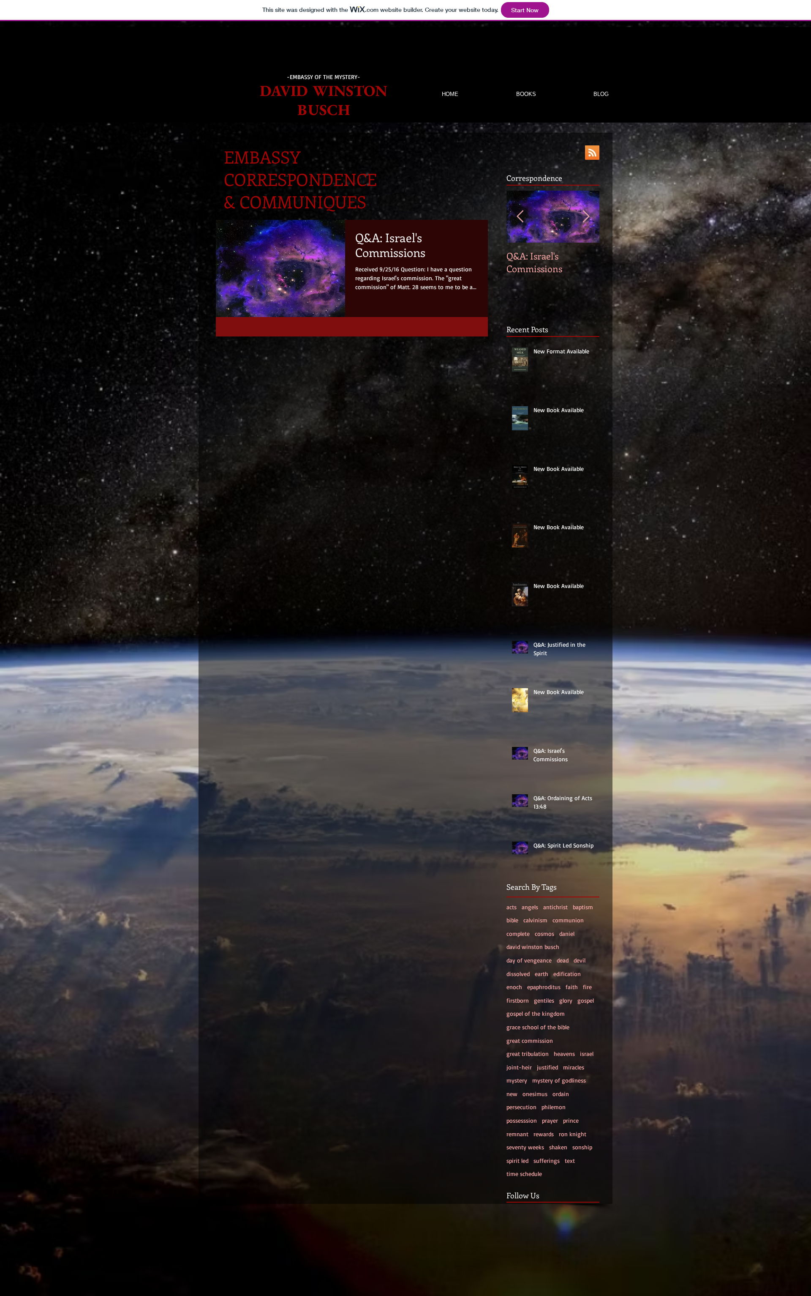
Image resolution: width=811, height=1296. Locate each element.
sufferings (546, 1160)
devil (579, 960)
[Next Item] (586, 217)
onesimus (535, 1093)
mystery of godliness (559, 1080)
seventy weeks (525, 1147)
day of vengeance (529, 960)
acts (511, 906)
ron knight (572, 1133)
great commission (529, 1040)
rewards (543, 1133)
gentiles (544, 1000)
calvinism (535, 920)
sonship (582, 1147)
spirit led (517, 1160)
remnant (517, 1133)
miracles (573, 1067)
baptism (583, 906)
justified (547, 1067)
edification (567, 973)
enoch (514, 986)
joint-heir (519, 1067)
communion (568, 920)
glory (565, 1000)
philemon (554, 1106)
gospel (585, 1000)
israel (586, 1053)
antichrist (555, 906)
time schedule (524, 1173)
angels (530, 906)
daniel (566, 933)
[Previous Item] (520, 217)
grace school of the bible (537, 1027)
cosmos (544, 933)
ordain (560, 1093)
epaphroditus (544, 986)
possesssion (521, 1120)
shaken (558, 1147)
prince (571, 1120)
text (570, 1160)
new (511, 1093)
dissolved (518, 973)
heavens (564, 1053)
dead (563, 960)
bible (512, 920)
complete (518, 933)
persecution (521, 1106)
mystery (516, 1080)
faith (572, 986)
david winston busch (532, 946)
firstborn (517, 1000)
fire (587, 986)
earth (541, 973)
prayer (550, 1120)
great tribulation (527, 1053)
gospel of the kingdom (535, 1013)
